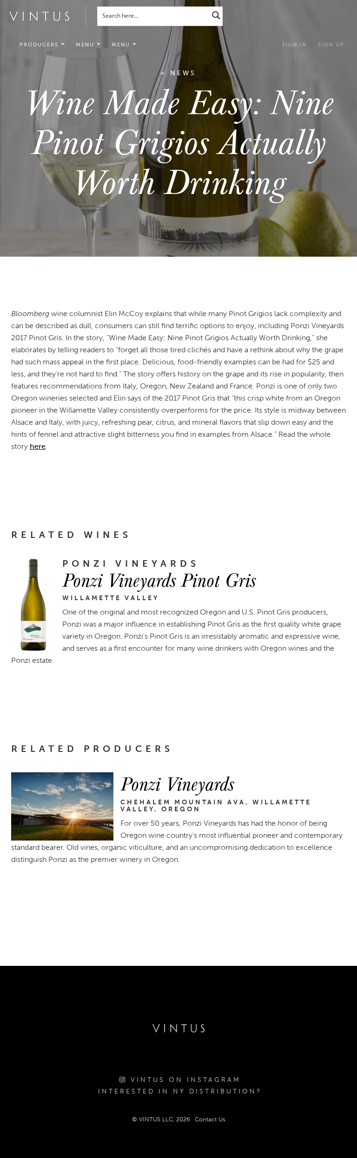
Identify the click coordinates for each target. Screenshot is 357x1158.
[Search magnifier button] (216, 15)
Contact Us (210, 1119)
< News (178, 73)
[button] (88, 45)
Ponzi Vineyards (177, 783)
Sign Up (331, 45)
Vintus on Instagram (184, 1079)
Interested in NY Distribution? (180, 1091)
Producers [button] (40, 45)
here (38, 446)
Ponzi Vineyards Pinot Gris (159, 579)
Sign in (294, 45)
